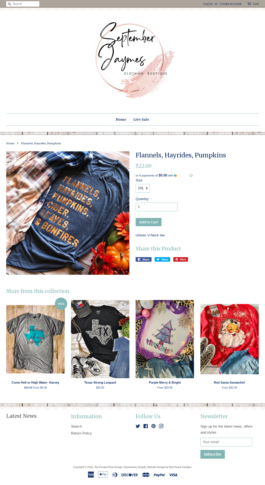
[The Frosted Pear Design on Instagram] (161, 427)
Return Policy (81, 433)
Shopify (142, 467)
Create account (231, 4)
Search (76, 426)
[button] (197, 175)
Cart (256, 4)
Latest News (21, 416)
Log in (208, 4)
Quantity (142, 199)
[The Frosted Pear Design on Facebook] (145, 427)
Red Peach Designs (180, 467)
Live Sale (141, 119)
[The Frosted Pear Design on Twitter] (138, 427)
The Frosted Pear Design (108, 467)
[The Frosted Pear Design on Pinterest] (153, 427)
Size (139, 180)
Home (121, 119)
